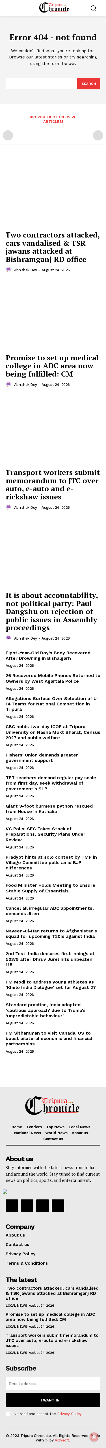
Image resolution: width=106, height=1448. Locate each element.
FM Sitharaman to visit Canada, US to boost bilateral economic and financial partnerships (49, 1038)
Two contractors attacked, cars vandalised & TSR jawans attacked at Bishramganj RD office (53, 247)
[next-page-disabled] (98, 135)
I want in (50, 1400)
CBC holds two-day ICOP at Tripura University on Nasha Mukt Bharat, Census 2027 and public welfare (53, 732)
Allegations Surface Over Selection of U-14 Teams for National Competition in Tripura (52, 704)
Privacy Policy (69, 1414)
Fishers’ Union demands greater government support (42, 757)
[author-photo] (9, 269)
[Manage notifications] (94, 1436)
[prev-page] (8, 135)
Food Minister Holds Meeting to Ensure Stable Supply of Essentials (50, 887)
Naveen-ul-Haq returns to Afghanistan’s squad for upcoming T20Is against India (51, 933)
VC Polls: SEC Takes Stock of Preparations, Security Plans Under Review (45, 834)
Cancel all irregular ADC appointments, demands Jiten (50, 910)
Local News (16, 1306)
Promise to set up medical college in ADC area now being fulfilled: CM (52, 366)
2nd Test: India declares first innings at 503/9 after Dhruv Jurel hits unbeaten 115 (50, 959)
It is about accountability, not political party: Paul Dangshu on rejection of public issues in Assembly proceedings (52, 611)
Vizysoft (62, 1440)
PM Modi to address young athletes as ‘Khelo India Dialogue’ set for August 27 (51, 984)
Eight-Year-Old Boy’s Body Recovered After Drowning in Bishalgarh (48, 655)
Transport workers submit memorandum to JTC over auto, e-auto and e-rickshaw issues (53, 484)
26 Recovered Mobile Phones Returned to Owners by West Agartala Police (53, 678)
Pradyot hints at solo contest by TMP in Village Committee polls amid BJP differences (51, 862)
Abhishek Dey (25, 270)
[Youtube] (58, 1205)
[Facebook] (12, 1205)
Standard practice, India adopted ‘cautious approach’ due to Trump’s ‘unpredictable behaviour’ (46, 1010)
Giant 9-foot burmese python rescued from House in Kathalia (49, 808)
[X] (42, 1205)
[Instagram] (27, 1205)
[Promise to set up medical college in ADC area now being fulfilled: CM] (53, 314)
